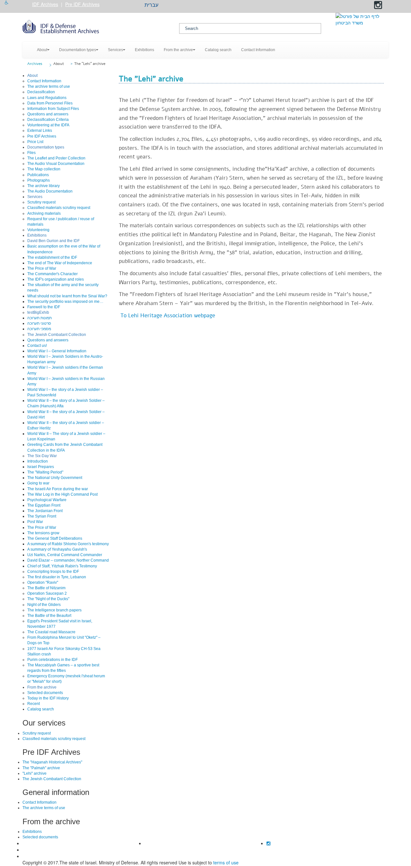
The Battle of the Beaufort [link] (49, 615)
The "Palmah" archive (41, 768)
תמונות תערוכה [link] (39, 318)
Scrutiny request (36, 733)
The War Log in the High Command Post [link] (62, 494)
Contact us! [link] (37, 345)
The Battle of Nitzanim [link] (46, 588)
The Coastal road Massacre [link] (51, 632)
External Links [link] (39, 130)
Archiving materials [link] (44, 213)
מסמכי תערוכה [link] (39, 329)
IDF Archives (45, 4)
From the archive (42, 687)
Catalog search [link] (218, 50)
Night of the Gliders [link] (44, 604)
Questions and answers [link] (47, 114)
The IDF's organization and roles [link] (55, 279)
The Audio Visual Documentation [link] (55, 163)
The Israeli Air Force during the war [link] (57, 489)
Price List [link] (35, 142)
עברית (151, 5)
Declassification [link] (41, 92)
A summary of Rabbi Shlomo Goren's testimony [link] (68, 544)
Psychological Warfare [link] (46, 500)
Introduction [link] (37, 461)
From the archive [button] (178, 50)
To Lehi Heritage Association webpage (167, 315)
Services (34, 196)
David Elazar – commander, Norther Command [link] (68, 560)
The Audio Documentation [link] (50, 191)
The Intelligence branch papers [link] (54, 610)
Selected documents (40, 837)
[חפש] (315, 28)
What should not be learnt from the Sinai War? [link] (67, 296)
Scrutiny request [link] (41, 202)
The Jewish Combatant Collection (56, 334)
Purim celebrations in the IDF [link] (52, 659)
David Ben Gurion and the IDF (53, 241)
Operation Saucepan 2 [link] (47, 593)
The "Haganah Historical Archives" (52, 762)
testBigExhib (38, 312)
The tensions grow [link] (43, 533)
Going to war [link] (38, 483)
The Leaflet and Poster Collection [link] (56, 158)
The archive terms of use (43, 808)
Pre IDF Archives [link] (41, 136)
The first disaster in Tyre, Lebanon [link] (56, 577)
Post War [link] (35, 521)
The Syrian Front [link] (41, 516)
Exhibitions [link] (144, 50)
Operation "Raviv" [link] (42, 582)
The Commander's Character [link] (52, 274)
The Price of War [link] (41, 268)
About (58, 63)
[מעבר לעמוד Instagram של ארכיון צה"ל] (378, 5)
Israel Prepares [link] (40, 467)
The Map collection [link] (43, 169)
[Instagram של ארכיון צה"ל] (268, 843)
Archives (34, 63)
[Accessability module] (6, 2)
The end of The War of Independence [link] (59, 263)
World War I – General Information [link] (56, 351)
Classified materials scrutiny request (53, 738)
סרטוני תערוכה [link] (39, 323)
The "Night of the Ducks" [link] (48, 599)
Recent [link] (33, 703)
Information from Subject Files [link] (53, 108)
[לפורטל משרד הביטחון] (362, 19)
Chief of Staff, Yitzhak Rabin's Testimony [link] (62, 566)
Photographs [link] (38, 180)
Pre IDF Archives (82, 4)
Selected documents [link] (45, 692)
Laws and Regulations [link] (46, 97)
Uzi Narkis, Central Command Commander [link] (64, 555)
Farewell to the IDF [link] (43, 307)
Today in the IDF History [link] (48, 698)
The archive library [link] (43, 186)
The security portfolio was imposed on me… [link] (65, 301)
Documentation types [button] (77, 50)
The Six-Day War (42, 456)
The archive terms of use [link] (48, 86)
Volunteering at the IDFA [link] (48, 125)
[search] (250, 28)
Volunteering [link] (38, 230)
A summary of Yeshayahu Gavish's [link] (57, 549)
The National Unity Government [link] (54, 477)
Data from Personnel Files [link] (50, 103)
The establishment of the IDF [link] (52, 257)
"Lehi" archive (34, 773)
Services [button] (115, 50)
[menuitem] (43, 50)
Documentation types (45, 147)
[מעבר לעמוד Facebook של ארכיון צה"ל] (370, 5)
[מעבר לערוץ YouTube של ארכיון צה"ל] (361, 5)
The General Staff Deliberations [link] (54, 538)
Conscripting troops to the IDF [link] (53, 571)
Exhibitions (37, 235)
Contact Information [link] (258, 50)
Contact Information (39, 802)
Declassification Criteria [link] (48, 119)
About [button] (42, 50)
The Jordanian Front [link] (45, 511)
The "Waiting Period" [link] (45, 472)
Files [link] (31, 152)
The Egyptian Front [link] (43, 505)
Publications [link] (38, 175)
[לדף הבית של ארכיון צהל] (96, 27)
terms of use (226, 862)
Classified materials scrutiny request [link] (58, 207)
